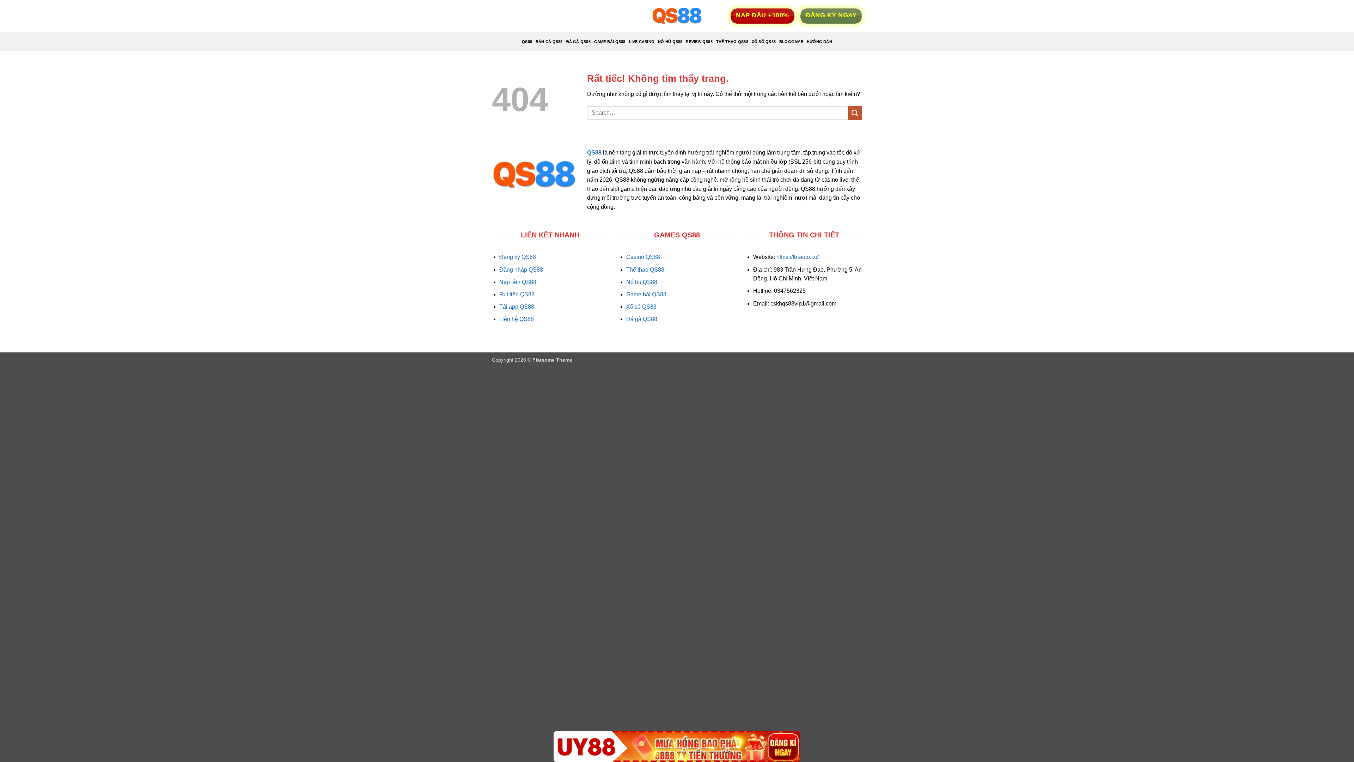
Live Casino (641, 42)
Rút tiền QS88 (517, 294)
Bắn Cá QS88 (549, 42)
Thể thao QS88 (645, 270)
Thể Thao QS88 (732, 42)
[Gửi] (855, 113)
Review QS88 (699, 42)
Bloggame (791, 42)
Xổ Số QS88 (764, 42)
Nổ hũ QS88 (641, 282)
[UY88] (677, 746)
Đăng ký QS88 (517, 257)
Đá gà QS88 (641, 319)
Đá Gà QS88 (578, 42)
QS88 (527, 42)
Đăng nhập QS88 (521, 270)
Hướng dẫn (819, 42)
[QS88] (677, 16)
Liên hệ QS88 (516, 319)
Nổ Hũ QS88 (670, 42)
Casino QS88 (643, 257)
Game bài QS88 (646, 294)
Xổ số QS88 (641, 307)
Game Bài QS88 (610, 42)
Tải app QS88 (516, 307)
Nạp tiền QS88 (517, 282)
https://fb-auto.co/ (797, 257)
